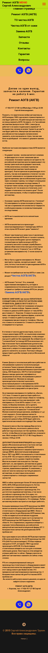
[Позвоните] (19, 70)
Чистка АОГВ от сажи (24, 25)
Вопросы (24, 59)
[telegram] (24, 624)
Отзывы (24, 42)
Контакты (24, 48)
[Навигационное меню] (44, 4)
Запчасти (24, 37)
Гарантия (24, 54)
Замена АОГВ (24, 31)
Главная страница (24, 8)
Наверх (23, 639)
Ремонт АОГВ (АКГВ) (24, 14)
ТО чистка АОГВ (24, 20)
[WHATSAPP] (28, 70)
